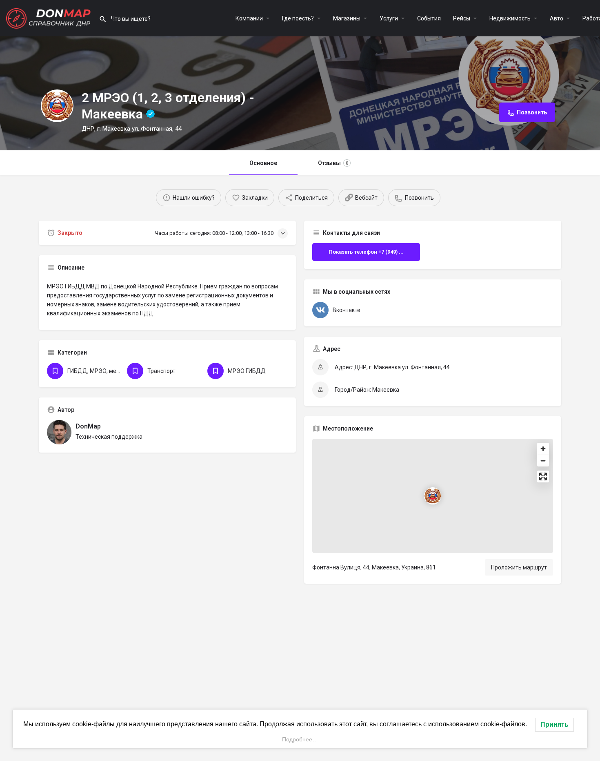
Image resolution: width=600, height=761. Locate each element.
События (429, 18)
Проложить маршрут (519, 567)
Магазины (346, 18)
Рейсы (461, 18)
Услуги (389, 18)
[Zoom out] (543, 460)
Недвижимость (510, 18)
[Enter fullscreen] (543, 476)
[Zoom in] (543, 449)
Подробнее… (300, 739)
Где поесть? (298, 18)
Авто (556, 18)
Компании (249, 18)
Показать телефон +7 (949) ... (366, 252)
